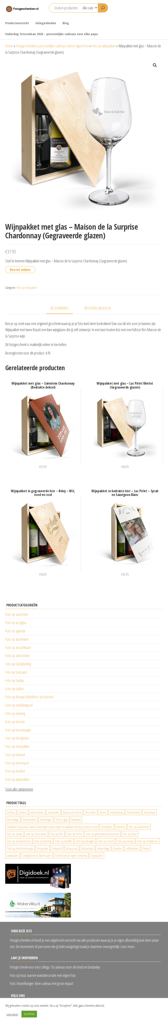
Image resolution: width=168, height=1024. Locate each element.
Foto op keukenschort (19, 841)
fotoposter (42, 848)
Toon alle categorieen (19, 789)
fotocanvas (149, 812)
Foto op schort (106, 841)
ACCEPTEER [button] (29, 1014)
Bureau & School (72, 812)
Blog (66, 23)
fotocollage (13, 819)
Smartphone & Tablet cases (36, 855)
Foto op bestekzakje (18, 730)
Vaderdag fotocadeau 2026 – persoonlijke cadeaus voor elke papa (51, 34)
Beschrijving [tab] (59, 308)
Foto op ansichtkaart (18, 647)
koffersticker (132, 848)
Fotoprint (57, 848)
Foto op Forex (74, 834)
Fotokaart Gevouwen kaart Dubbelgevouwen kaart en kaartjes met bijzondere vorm (52, 826)
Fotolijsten (106, 826)
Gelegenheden (45, 23)
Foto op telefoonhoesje (20, 848)
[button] (155, 65)
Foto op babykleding (18, 663)
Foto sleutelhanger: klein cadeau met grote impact (41, 983)
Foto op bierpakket (17, 746)
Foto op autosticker (17, 655)
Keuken (117, 848)
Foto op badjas (14, 680)
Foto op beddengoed (19, 705)
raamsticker (13, 855)
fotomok (120, 826)
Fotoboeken (133, 812)
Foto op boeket (15, 771)
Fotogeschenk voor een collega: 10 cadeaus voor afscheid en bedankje (55, 967)
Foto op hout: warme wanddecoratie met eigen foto (43, 975)
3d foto (11, 812)
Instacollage (103, 848)
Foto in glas (62, 819)
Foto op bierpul (15, 754)
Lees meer (12, 1014)
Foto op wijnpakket (103, 45)
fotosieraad (87, 848)
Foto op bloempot (16, 763)
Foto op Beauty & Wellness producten (29, 696)
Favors (103, 812)
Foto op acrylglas (16, 622)
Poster (145, 848)
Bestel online (20, 269)
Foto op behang (15, 713)
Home (9, 45)
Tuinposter (97, 855)
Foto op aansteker (17, 614)
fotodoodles (29, 819)
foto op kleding (43, 841)
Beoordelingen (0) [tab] (97, 308)
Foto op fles (56, 834)
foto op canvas (14, 834)
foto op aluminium (139, 826)
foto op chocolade (36, 834)
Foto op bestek (15, 721)
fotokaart (75, 819)
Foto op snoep (125, 841)
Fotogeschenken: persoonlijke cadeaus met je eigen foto (52, 45)
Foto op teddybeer (147, 841)
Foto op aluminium (17, 639)
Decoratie (90, 812)
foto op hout (130, 834)
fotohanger (46, 819)
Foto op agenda (15, 630)
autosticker (53, 812)
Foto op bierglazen (17, 738)
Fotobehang (116, 812)
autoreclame (37, 812)
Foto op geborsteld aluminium (102, 834)
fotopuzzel (72, 848)
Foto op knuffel (63, 841)
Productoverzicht (17, 23)
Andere (22, 812)
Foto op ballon (14, 688)
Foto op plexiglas (85, 841)
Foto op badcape (16, 672)
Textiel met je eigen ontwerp (71, 855)
